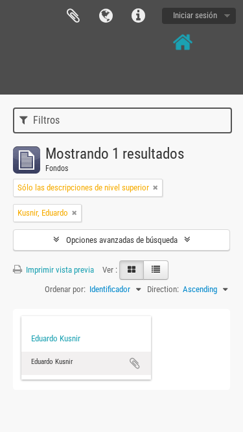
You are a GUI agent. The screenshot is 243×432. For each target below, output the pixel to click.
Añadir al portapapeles (134, 363)
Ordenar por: (65, 289)
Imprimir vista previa (59, 270)
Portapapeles (73, 16)
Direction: (163, 289)
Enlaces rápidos (138, 16)
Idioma (105, 16)
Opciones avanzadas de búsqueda (122, 240)
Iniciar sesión (195, 15)
